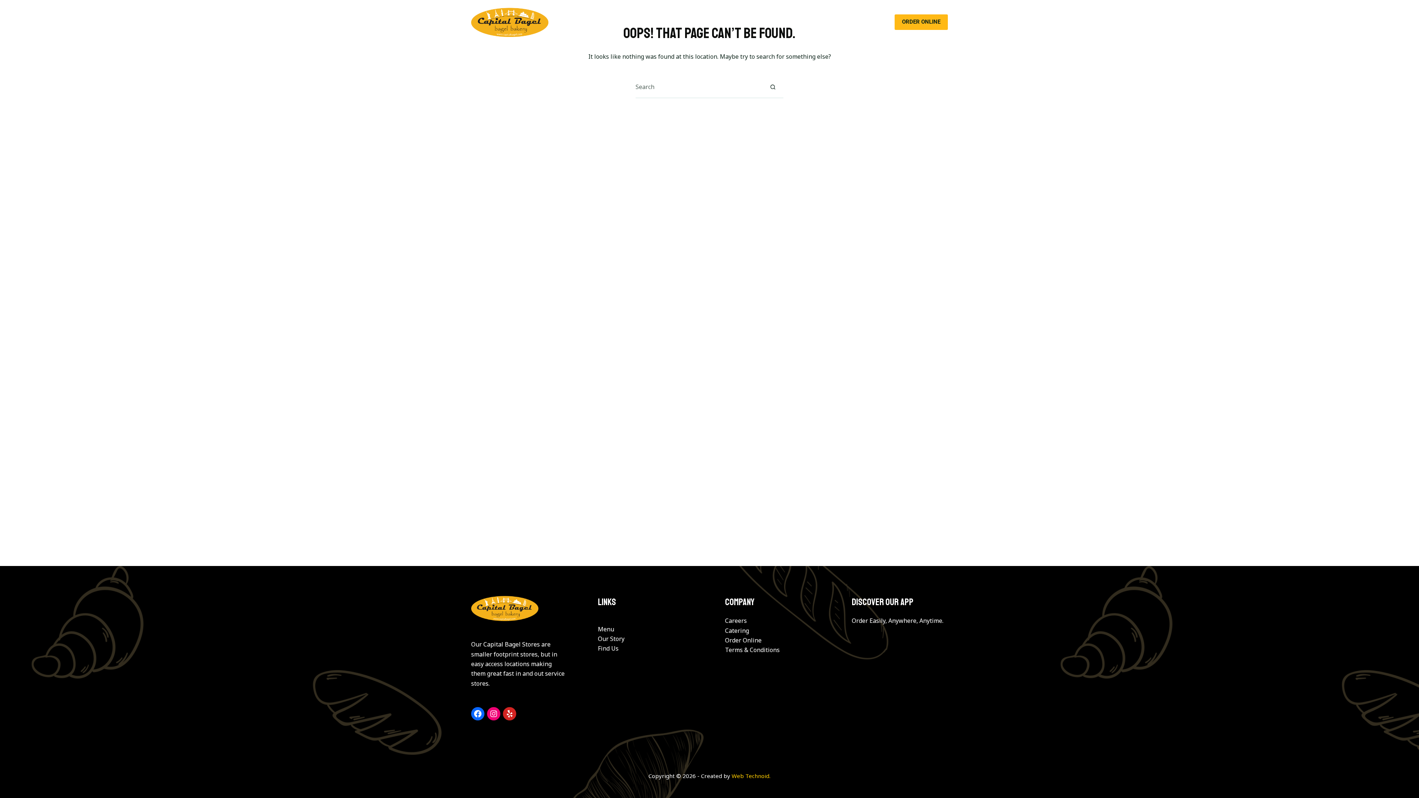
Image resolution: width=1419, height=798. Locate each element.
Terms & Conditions (752, 650)
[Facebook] (477, 713)
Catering (706, 21)
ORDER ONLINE (921, 21)
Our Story (638, 21)
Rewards (785, 21)
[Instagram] (493, 713)
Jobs (817, 21)
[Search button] (772, 87)
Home (603, 21)
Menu (673, 21)
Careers (736, 621)
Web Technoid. (751, 776)
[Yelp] (509, 713)
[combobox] (699, 87)
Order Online (743, 640)
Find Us (608, 648)
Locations (746, 21)
